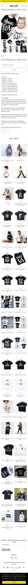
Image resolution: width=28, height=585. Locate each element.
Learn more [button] (20, 578)
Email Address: (6, 544)
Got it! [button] (14, 582)
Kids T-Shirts (4, 130)
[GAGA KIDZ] (14, 5)
